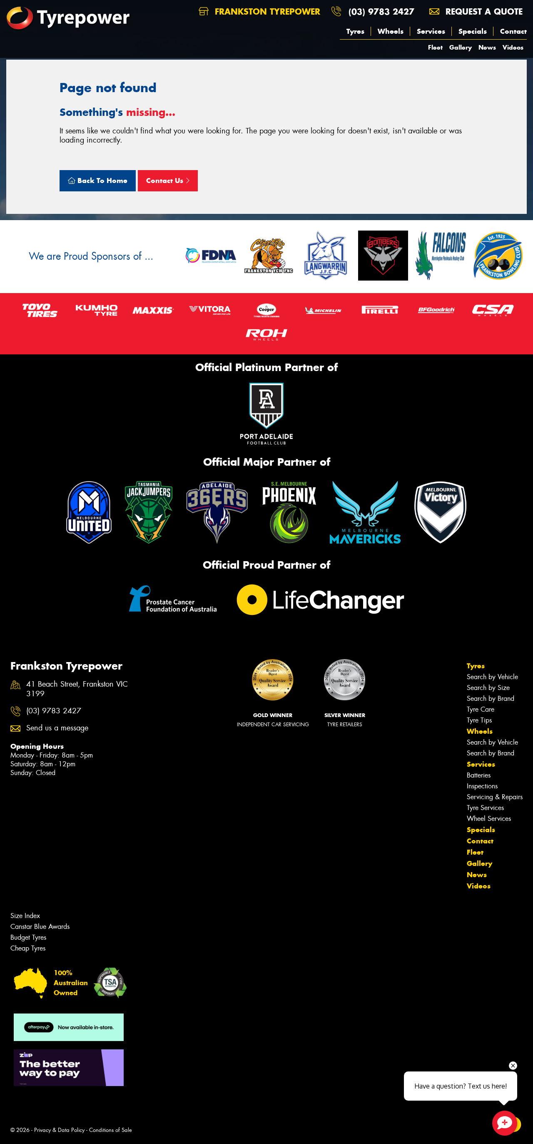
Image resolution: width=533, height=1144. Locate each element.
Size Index (25, 915)
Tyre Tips (479, 720)
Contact (513, 31)
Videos (513, 47)
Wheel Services (489, 818)
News (487, 47)
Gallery (460, 47)
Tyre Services (485, 807)
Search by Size (488, 687)
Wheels (390, 31)
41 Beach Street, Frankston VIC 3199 (77, 689)
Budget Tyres (28, 937)
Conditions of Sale (110, 1130)
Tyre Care (480, 709)
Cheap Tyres (27, 948)
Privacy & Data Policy (59, 1130)
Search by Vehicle (492, 676)
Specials (472, 31)
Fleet (435, 47)
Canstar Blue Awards (40, 926)
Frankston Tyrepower (266, 11)
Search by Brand (490, 698)
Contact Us (165, 180)
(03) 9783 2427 (381, 11)
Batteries (479, 775)
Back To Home (101, 180)
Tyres (355, 31)
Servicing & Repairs (495, 797)
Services (431, 31)
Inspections (482, 786)
